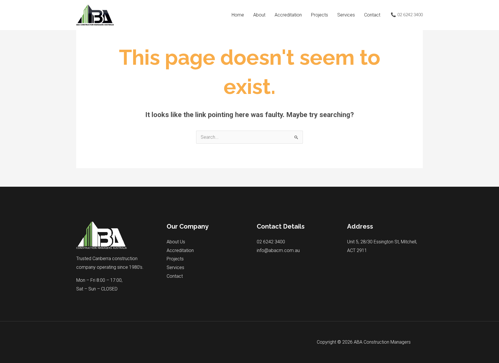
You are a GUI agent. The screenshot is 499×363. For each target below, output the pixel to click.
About (259, 15)
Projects (319, 15)
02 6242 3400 (271, 242)
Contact (372, 15)
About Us (176, 242)
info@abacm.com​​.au (278, 250)
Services (346, 15)
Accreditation (288, 15)
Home (238, 15)
